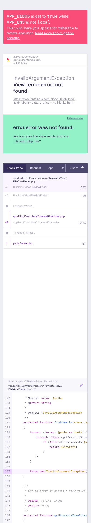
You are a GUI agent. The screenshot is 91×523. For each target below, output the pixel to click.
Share (74, 168)
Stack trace (15, 168)
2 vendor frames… (23, 206)
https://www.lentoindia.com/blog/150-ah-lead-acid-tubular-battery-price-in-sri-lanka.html (44, 100)
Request (35, 168)
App (50, 168)
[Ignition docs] (10, 60)
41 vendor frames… (24, 232)
